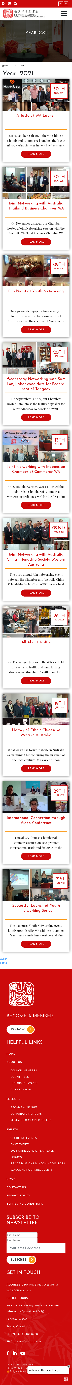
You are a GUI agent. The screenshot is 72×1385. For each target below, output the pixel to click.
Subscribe (18, 1260)
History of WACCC (24, 1083)
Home (11, 1054)
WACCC (7, 66)
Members (13, 1099)
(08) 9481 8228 (27, 1334)
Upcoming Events (24, 1138)
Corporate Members (26, 1113)
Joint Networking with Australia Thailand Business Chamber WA (36, 206)
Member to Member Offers (31, 1120)
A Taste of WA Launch (36, 116)
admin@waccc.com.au (29, 1341)
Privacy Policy (18, 1195)
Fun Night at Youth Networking (36, 291)
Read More (36, 154)
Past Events (20, 1144)
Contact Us (16, 1187)
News (11, 1179)
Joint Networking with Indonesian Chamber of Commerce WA (36, 469)
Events (12, 1129)
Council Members (24, 1070)
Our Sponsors (21, 1089)
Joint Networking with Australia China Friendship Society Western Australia (36, 560)
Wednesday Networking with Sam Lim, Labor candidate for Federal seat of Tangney (36, 384)
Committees (20, 1077)
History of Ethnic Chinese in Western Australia (36, 732)
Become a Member (24, 1107)
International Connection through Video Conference (36, 820)
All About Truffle (36, 642)
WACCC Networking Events (32, 1169)
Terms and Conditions (25, 1204)
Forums (16, 1157)
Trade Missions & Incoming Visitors (38, 1163)
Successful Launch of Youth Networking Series (36, 908)
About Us (14, 1062)
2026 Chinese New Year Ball (32, 1150)
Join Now (18, 1029)
